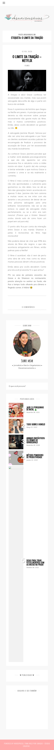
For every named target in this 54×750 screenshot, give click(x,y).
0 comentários (28, 307)
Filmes (27, 65)
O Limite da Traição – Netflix (27, 58)
